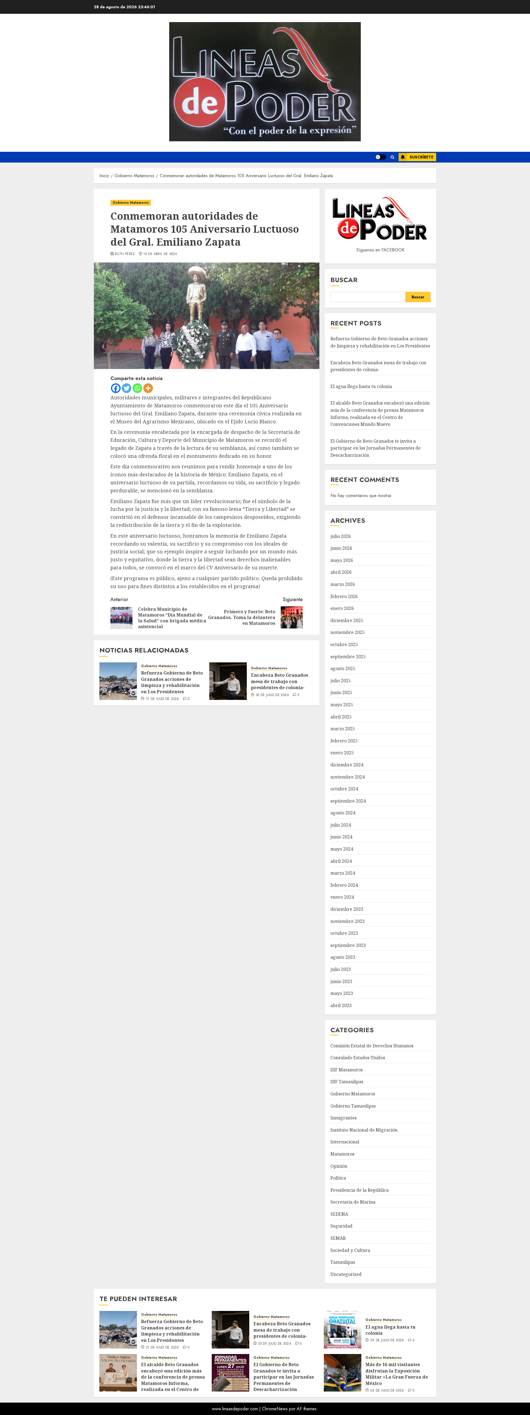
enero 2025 (342, 753)
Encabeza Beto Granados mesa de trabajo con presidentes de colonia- (279, 681)
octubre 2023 (344, 933)
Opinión (338, 1166)
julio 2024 (340, 825)
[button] (392, 157)
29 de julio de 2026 (387, 1340)
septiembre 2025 (348, 657)
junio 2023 (341, 981)
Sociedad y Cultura (350, 1250)
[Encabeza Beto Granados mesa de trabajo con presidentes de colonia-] (228, 681)
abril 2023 (341, 1005)
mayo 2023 (341, 993)
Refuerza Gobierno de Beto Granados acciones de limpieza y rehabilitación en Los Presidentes (172, 682)
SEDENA (339, 1214)
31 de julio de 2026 (162, 699)
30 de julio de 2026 (272, 695)
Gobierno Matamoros (131, 202)
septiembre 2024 (348, 801)
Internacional (344, 1142)
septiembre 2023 (348, 945)
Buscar (343, 280)
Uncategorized (346, 1274)
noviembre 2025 (347, 632)
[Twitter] (126, 388)
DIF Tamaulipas (346, 1082)
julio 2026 (340, 536)
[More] (148, 388)
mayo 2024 (341, 849)
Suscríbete (421, 157)
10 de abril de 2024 (160, 254)
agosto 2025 (342, 668)
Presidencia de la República (359, 1190)
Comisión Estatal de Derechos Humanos (372, 1046)
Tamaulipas (342, 1262)
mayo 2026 (341, 560)
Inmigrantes (343, 1118)
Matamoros (342, 1154)
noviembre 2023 (347, 921)
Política (338, 1178)
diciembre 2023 (346, 909)
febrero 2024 (344, 885)
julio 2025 (340, 681)
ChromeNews (275, 1409)
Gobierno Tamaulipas (353, 1106)
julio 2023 (340, 969)
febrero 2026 (344, 596)
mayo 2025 (341, 705)
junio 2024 (341, 837)
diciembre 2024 (346, 765)
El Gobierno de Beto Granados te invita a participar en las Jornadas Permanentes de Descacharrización (375, 448)
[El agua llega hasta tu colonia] (342, 1329)
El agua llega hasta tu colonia (361, 386)
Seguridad (341, 1226)
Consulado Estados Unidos (357, 1058)
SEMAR (338, 1238)
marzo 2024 (342, 873)
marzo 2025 (342, 729)
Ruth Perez (125, 254)
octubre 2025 (344, 644)
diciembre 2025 (346, 620)
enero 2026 (342, 608)
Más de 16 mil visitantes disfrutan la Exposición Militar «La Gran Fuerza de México (396, 1373)
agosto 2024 (342, 813)
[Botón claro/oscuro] (380, 157)
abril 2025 (341, 717)
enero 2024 (342, 897)
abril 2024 (341, 861)
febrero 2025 (344, 741)
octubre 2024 (344, 789)
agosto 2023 (342, 957)
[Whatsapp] (137, 388)
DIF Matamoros (346, 1070)
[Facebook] (116, 388)
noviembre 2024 (347, 777)
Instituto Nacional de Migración (364, 1130)
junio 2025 (341, 692)
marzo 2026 (342, 584)
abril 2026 (341, 572)
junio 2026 (341, 548)
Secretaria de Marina (352, 1202)
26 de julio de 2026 (387, 1391)
